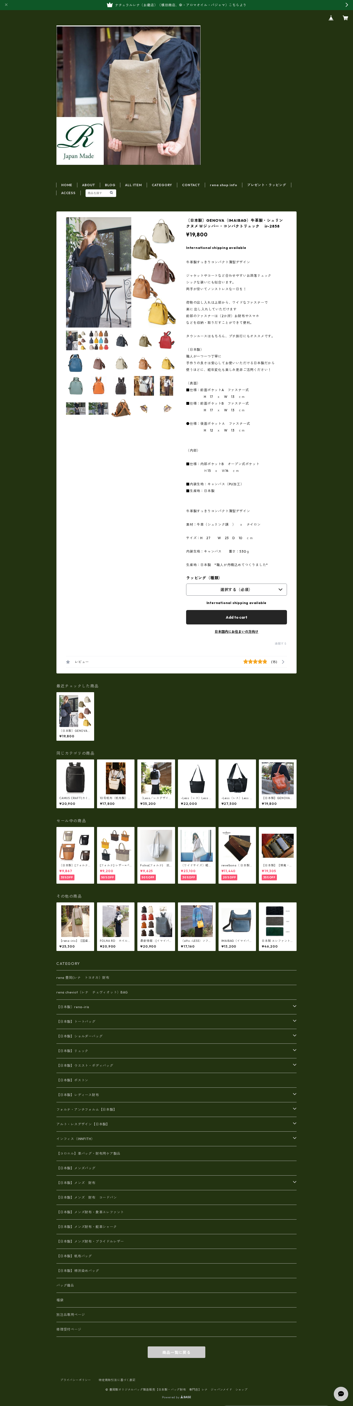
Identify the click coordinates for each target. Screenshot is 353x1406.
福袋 (60, 1300)
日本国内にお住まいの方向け (236, 631)
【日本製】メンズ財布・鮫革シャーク (86, 1227)
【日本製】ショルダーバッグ (79, 1036)
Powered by (171, 1397)
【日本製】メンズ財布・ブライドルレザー (90, 1241)
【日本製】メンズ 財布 (77, 1183)
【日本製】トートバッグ (76, 1021)
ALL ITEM (133, 185)
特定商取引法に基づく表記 (117, 1380)
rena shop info (223, 185)
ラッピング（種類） (204, 577)
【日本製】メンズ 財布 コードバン (86, 1197)
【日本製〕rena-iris (72, 1007)
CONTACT (191, 185)
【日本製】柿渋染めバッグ (77, 1271)
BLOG (110, 185)
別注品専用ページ (70, 1315)
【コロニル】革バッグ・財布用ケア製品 (88, 1153)
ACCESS (68, 193)
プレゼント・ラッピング (266, 185)
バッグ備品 (65, 1285)
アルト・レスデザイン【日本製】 (83, 1124)
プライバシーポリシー (75, 1380)
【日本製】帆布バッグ (76, 1256)
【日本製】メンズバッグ (76, 1168)
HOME (66, 185)
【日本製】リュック (72, 1051)
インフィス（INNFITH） (75, 1139)
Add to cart (236, 617)
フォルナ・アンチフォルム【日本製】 (86, 1109)
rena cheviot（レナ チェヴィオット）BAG (92, 992)
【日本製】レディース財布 (77, 1095)
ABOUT (88, 185)
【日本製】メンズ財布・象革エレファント (90, 1212)
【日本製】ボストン (72, 1080)
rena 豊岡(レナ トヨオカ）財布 (82, 977)
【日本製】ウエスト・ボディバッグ (84, 1065)
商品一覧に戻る (176, 1352)
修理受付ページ (68, 1329)
